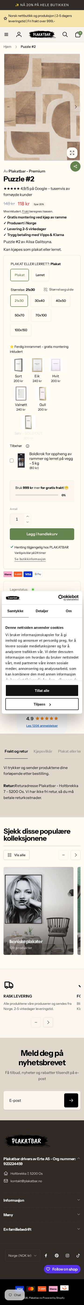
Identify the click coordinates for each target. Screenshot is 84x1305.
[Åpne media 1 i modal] (42, 107)
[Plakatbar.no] (27, 1146)
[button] (6, 34)
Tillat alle (42, 690)
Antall (14, 508)
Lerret (40, 275)
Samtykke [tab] (15, 611)
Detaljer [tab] (42, 611)
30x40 (40, 301)
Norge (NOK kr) (20, 1255)
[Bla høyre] (75, 107)
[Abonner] (71, 1100)
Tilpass (39, 704)
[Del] (75, 166)
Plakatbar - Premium (24, 171)
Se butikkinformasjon (30, 559)
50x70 (19, 315)
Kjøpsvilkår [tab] (43, 751)
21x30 (19, 301)
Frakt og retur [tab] (16, 751)
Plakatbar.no (35, 1297)
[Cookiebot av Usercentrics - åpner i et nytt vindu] (59, 598)
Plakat (19, 275)
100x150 (21, 330)
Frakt (25, 211)
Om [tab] (69, 611)
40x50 (61, 301)
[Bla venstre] (8, 107)
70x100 (41, 315)
